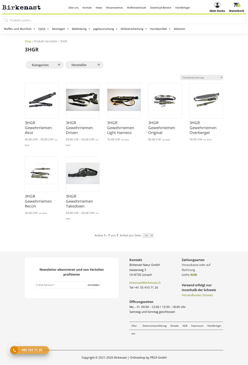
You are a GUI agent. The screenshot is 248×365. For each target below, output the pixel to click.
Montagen (58, 29)
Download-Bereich (160, 7)
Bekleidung (79, 29)
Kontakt (87, 7)
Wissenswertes (114, 7)
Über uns (73, 7)
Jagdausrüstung (103, 29)
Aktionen (179, 29)
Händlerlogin (182, 7)
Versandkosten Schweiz (197, 295)
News (99, 7)
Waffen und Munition (18, 29)
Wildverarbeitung (132, 29)
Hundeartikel (158, 29)
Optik (41, 29)
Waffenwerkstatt (136, 7)
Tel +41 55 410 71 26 (143, 287)
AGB (193, 275)
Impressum (197, 325)
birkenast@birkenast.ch (145, 283)
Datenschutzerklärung (155, 325)
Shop (28, 41)
